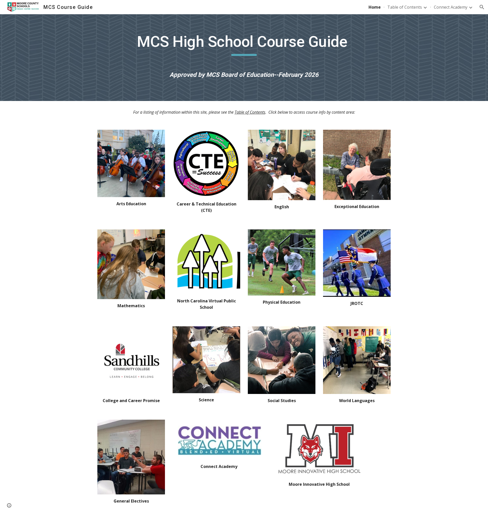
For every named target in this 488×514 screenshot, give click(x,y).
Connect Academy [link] (450, 7)
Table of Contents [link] (404, 7)
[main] (244, 46)
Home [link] (375, 7)
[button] (482, 7)
